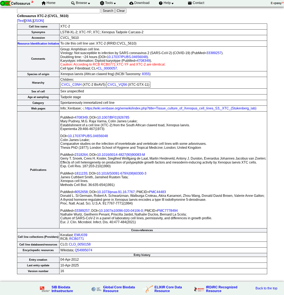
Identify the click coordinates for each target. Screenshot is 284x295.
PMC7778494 (167, 210)
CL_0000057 (107, 68)
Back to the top (266, 288)
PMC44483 (157, 192)
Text (21, 20)
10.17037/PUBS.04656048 (127, 57)
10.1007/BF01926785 (113, 117)
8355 (145, 74)
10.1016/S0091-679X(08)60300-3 (121, 173)
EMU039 (80, 235)
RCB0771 (76, 238)
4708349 (143, 60)
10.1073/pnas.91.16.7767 (116, 192)
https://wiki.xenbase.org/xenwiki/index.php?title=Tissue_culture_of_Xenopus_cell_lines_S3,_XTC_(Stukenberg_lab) (170, 108)
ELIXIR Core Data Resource (168, 289)
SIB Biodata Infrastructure (62, 289)
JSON (38, 20)
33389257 (213, 53)
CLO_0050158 (80, 244)
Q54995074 (83, 250)
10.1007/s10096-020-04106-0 (121, 210)
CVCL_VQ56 (117, 84)
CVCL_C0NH (71, 84)
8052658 (81, 192)
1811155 (81, 173)
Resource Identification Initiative (38, 43)
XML (29, 20)
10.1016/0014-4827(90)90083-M (121, 154)
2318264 (81, 154)
